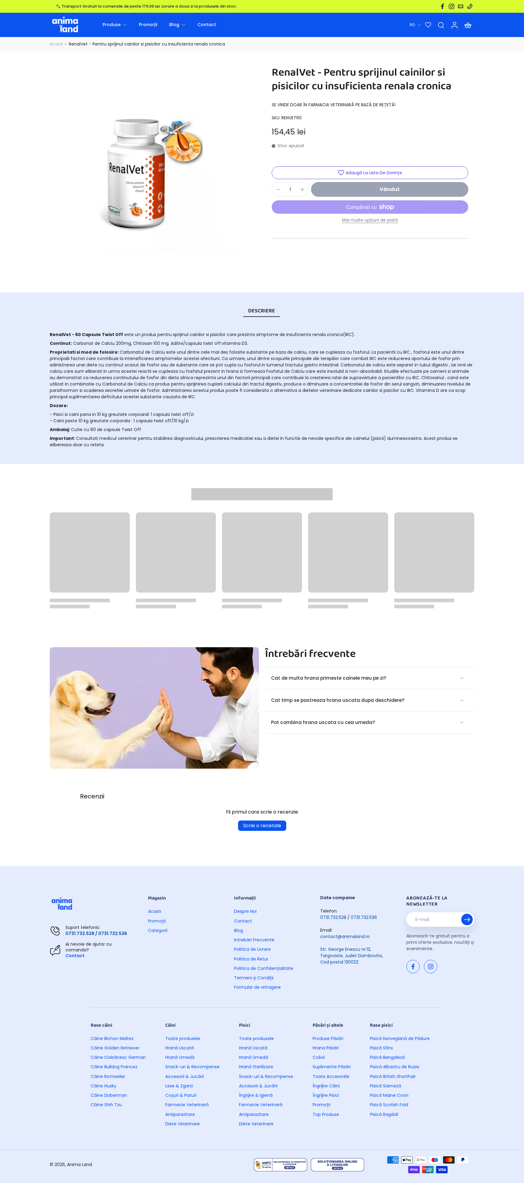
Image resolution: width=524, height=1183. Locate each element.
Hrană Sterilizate (256, 1067)
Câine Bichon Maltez (112, 1039)
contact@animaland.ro (345, 936)
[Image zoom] (151, 174)
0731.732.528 (333, 917)
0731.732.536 (364, 917)
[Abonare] (467, 919)
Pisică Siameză (385, 1086)
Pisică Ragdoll (384, 1114)
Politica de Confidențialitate (263, 968)
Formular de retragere (257, 987)
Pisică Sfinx (381, 1048)
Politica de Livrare (252, 949)
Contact (75, 956)
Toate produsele (182, 1039)
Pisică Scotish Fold (389, 1105)
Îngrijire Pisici (326, 1095)
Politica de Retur (251, 959)
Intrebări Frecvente (254, 940)
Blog (238, 930)
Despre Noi (245, 911)
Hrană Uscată (179, 1048)
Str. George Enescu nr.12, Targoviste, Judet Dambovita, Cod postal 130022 (351, 955)
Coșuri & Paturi (180, 1095)
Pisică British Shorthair (393, 1076)
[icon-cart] (467, 25)
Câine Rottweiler (108, 1076)
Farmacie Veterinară (187, 1105)
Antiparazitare (180, 1114)
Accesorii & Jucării (184, 1076)
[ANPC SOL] (337, 1164)
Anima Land (79, 1164)
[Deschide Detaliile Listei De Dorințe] (428, 25)
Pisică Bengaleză (387, 1057)
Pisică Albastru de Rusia (394, 1067)
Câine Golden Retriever (115, 1048)
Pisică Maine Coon (389, 1095)
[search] (441, 25)
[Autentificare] (454, 25)
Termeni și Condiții (254, 978)
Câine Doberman (109, 1095)
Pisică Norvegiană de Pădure (400, 1039)
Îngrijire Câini (326, 1086)
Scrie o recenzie (262, 825)
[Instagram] (451, 6)
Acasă (56, 44)
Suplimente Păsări (332, 1067)
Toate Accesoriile (331, 1076)
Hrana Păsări (326, 1048)
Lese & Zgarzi (179, 1086)
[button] (389, 189)
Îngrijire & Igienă (256, 1095)
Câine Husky (103, 1086)
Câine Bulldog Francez (114, 1067)
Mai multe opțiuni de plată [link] (370, 220)
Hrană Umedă (179, 1057)
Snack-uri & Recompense (192, 1067)
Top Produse (326, 1114)
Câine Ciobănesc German (118, 1057)
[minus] (278, 189)
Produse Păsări (328, 1039)
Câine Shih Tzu (106, 1105)
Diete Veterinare (182, 1124)
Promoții (157, 921)
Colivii (319, 1057)
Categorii (157, 930)
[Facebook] (442, 6)
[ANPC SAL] (280, 1164)
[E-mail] (460, 6)
